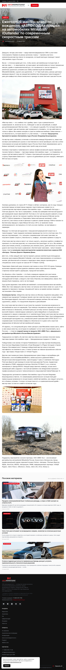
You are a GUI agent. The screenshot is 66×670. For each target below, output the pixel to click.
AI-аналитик (5, 630)
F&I (3, 616)
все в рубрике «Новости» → (56, 478)
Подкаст (4, 640)
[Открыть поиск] (28, 5)
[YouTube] (3, 603)
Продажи (4, 621)
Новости (5, 17)
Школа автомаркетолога (9, 637)
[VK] (11, 603)
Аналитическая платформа (9, 633)
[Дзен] (16, 603)
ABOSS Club (5, 642)
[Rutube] (20, 603)
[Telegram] (7, 603)
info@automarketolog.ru (19, 599)
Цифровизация (6, 618)
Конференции (5, 635)
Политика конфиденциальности (45, 667)
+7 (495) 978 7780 (17, 598)
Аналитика (5, 614)
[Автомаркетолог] (13, 5)
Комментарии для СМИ (8, 654)
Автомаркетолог (9, 41)
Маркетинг (5, 611)
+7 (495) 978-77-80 (7, 650)
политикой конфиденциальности (12, 662)
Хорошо (7, 665)
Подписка (34, 5)
